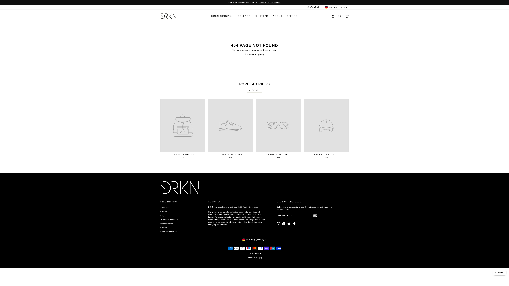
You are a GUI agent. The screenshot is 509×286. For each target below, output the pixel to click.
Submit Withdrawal (168, 232)
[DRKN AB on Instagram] (278, 223)
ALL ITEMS (261, 16)
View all (254, 90)
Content (163, 228)
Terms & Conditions (169, 220)
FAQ (162, 216)
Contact (163, 212)
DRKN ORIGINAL (222, 16)
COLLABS (244, 16)
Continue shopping (254, 54)
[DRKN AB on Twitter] (289, 223)
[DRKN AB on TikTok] (294, 223)
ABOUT (277, 16)
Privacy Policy (166, 224)
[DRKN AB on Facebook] (283, 223)
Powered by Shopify (254, 258)
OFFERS (292, 16)
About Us (164, 208)
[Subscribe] (315, 215)
